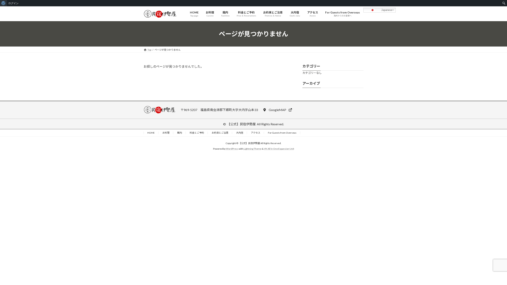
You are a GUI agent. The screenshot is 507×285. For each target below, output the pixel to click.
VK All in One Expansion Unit (279, 148)
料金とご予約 (197, 132)
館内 (179, 132)
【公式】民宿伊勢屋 (241, 124)
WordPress (232, 148)
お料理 (166, 132)
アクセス (255, 132)
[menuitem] (3, 3)
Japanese (386, 9)
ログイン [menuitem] (13, 3)
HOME (151, 132)
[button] (277, 110)
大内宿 (239, 132)
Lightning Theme (252, 148)
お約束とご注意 (220, 132)
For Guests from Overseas (282, 132)
